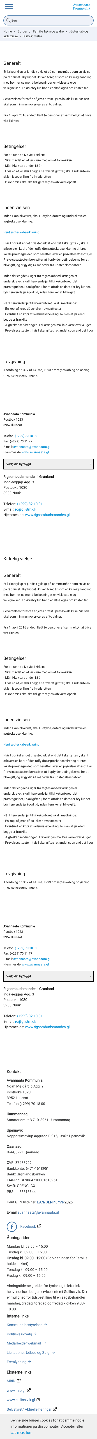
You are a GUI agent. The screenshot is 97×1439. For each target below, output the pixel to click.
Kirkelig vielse (32, 36)
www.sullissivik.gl (21, 1400)
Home (7, 31)
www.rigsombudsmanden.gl (47, 515)
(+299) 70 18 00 (26, 436)
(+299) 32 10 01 (30, 504)
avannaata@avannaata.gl (31, 447)
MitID (11, 1381)
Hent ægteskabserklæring (21, 232)
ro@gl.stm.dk (25, 509)
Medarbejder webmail (24, 1343)
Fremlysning (16, 1362)
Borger (22, 31)
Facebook (28, 1226)
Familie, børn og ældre (48, 31)
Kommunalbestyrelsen (24, 1325)
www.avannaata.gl (35, 452)
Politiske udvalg (19, 1334)
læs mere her (20, 1432)
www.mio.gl (16, 1390)
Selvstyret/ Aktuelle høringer (29, 1409)
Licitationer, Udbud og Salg (28, 1352)
